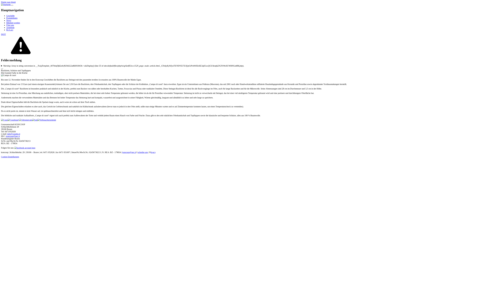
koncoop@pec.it (13, 136)
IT (5, 34)
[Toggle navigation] (12, 5)
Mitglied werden (13, 23)
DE (2, 34)
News (8, 20)
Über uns (10, 25)
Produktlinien (11, 18)
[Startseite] (6, 4)
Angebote (10, 27)
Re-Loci (9, 30)
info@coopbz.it (13, 134)
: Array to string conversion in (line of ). (123, 66)
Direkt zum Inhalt (8, 2)
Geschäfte (10, 16)
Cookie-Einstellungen (10, 157)
